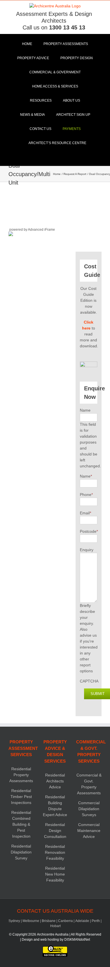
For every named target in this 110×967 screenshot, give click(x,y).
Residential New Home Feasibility (55, 874)
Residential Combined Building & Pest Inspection (21, 824)
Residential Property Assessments (21, 775)
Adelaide (82, 921)
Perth (96, 921)
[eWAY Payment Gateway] (55, 948)
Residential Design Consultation (55, 830)
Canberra (65, 921)
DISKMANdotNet (77, 940)
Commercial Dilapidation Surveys (89, 809)
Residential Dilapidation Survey (21, 852)
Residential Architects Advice (55, 781)
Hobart (55, 926)
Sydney (14, 921)
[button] (55, 157)
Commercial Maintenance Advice (88, 830)
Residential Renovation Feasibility (55, 852)
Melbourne (31, 921)
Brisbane (49, 921)
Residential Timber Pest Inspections (21, 796)
